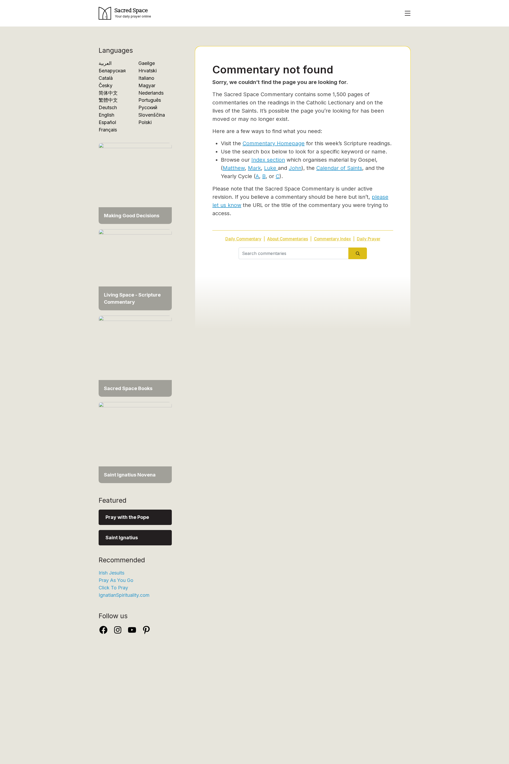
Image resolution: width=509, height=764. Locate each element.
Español (107, 122)
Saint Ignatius (122, 537)
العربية (105, 63)
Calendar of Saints (339, 168)
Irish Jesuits (111, 573)
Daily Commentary (243, 238)
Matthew (234, 168)
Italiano (146, 78)
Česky (105, 85)
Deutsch (108, 107)
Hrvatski (147, 70)
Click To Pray (113, 587)
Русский (147, 107)
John (295, 168)
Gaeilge (146, 63)
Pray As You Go (116, 580)
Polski (145, 122)
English (106, 115)
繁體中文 (108, 100)
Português (149, 100)
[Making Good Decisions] (135, 183)
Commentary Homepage (274, 143)
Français (108, 130)
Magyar (146, 85)
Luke (271, 168)
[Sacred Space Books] (135, 356)
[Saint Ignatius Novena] (135, 442)
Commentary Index (332, 238)
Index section (268, 160)
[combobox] (294, 253)
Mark (254, 168)
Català (106, 78)
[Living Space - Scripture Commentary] (135, 269)
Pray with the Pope (127, 517)
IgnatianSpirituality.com (124, 595)
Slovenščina (151, 115)
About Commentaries (287, 238)
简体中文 (108, 93)
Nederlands (151, 93)
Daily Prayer (368, 238)
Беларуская (112, 70)
